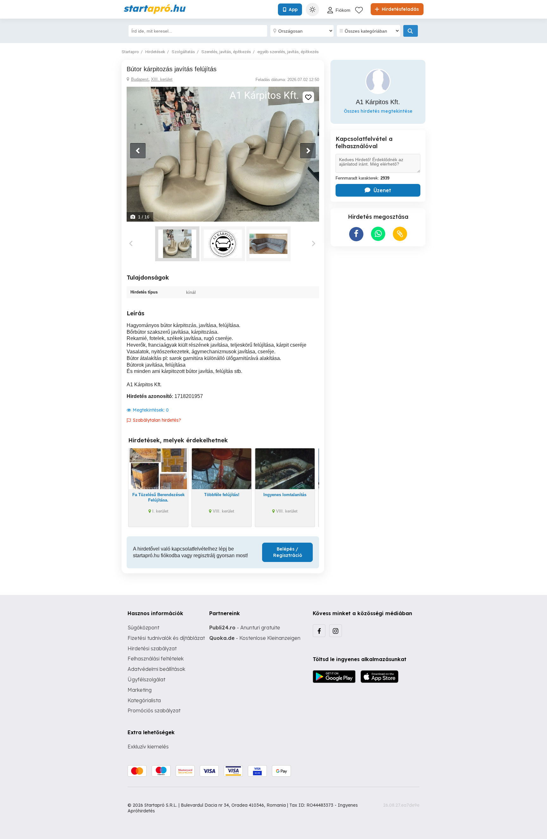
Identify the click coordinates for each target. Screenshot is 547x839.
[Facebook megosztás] (356, 234)
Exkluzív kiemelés (148, 746)
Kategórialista (144, 700)
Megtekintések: (151, 410)
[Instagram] (336, 631)
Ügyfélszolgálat (146, 679)
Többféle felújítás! (221, 494)
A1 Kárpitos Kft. (378, 101)
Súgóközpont (143, 627)
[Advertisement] (377, 292)
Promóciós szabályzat (154, 710)
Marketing (140, 690)
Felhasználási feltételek (156, 658)
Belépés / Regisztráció (287, 552)
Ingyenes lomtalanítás (284, 494)
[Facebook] (319, 631)
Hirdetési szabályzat (152, 648)
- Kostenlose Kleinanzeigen (254, 638)
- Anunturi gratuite (244, 627)
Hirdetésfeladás (399, 9)
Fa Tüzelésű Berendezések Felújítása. (158, 497)
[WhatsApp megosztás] (378, 234)
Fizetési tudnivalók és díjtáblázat (166, 638)
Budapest (139, 79)
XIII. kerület (162, 79)
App (293, 9)
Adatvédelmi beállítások (156, 669)
